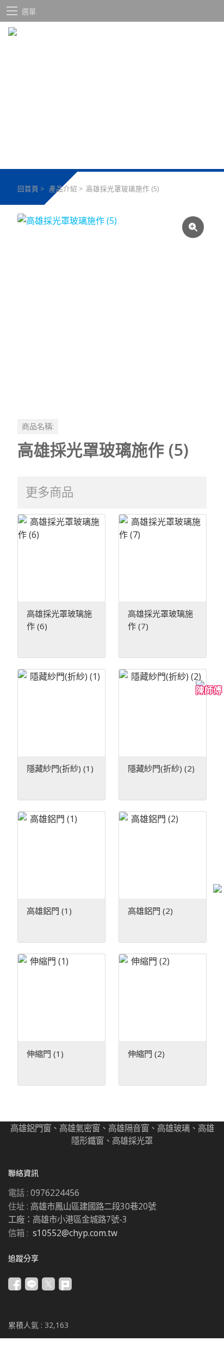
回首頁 (28, 188)
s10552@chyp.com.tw (75, 1233)
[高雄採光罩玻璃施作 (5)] (112, 308)
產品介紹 (63, 188)
